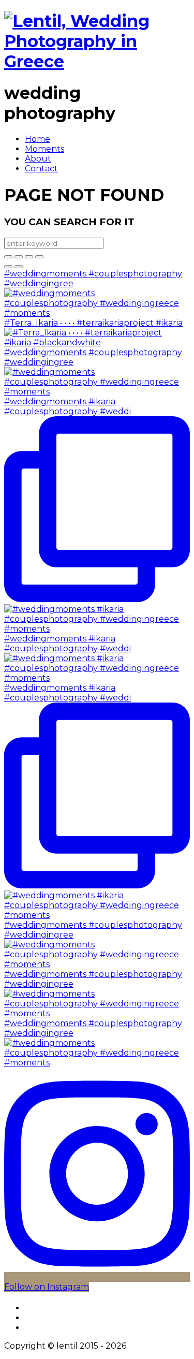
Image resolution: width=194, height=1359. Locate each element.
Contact (41, 168)
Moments (44, 149)
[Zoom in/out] (39, 256)
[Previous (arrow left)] (8, 266)
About (38, 159)
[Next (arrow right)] (18, 266)
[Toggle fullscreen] (29, 256)
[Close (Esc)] (8, 256)
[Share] (18, 256)
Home (37, 139)
